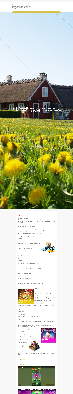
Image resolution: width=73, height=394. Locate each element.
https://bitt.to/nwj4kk (21, 362)
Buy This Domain (58, 0)
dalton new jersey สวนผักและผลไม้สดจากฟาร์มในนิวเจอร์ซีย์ (20, 4)
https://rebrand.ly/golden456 (22, 359)
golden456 (48, 228)
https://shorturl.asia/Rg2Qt (21, 364)
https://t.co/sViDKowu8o (21, 387)
